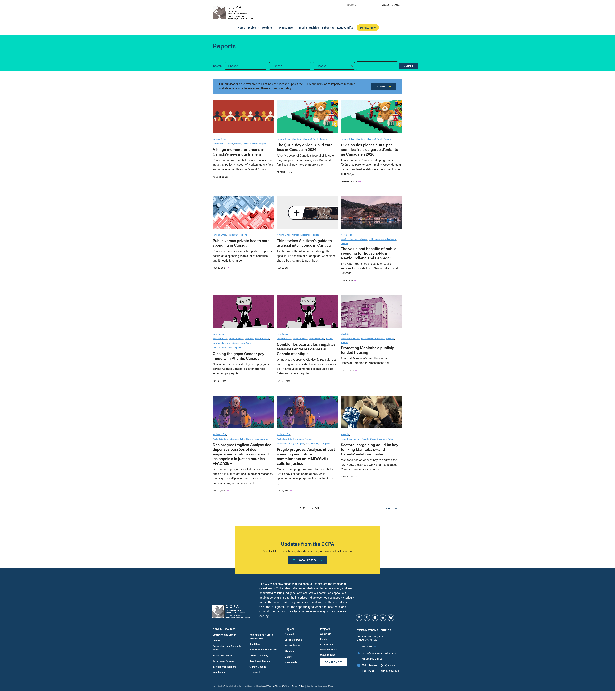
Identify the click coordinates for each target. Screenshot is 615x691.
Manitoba (345, 333)
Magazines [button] (286, 27)
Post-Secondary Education (263, 649)
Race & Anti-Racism (259, 660)
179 (317, 507)
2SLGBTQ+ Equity (258, 655)
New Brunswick (262, 338)
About (385, 4)
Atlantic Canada (220, 338)
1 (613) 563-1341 (389, 665)
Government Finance (350, 338)
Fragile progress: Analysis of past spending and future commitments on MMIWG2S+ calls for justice (306, 456)
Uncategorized (261, 438)
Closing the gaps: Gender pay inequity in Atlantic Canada (238, 356)
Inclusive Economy (222, 655)
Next (389, 508)
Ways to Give (327, 655)
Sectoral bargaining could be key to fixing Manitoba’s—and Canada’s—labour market (369, 449)
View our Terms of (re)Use (278, 686)
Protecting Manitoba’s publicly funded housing (367, 350)
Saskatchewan (292, 645)
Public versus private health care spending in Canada (241, 243)
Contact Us (326, 644)
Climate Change (257, 666)
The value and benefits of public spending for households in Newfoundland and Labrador (368, 253)
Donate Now (368, 27)
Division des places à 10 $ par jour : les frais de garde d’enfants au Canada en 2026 (369, 149)
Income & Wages (316, 338)
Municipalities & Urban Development (261, 636)
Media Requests (328, 649)
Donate (381, 86)
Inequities (249, 338)
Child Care (296, 138)
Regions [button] (267, 27)
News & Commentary (351, 438)
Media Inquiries (309, 27)
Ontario (289, 656)
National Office (219, 138)
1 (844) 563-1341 (389, 671)
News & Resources (224, 629)
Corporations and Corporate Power (227, 647)
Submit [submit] (408, 65)
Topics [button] (252, 27)
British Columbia (293, 639)
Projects (325, 629)
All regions (365, 646)
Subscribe (328, 27)
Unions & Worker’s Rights (254, 143)
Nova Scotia (346, 234)
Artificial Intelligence (301, 234)
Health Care (233, 234)
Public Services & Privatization (382, 239)
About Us (325, 634)
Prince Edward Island (223, 347)
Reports (237, 143)
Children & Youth (310, 138)
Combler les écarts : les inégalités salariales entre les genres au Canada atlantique (306, 349)
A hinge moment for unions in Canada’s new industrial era (238, 152)
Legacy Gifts (345, 27)
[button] (245, 65)
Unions (216, 640)
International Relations (224, 666)
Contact (396, 4)
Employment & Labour (223, 143)
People (323, 638)
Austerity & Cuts (220, 438)
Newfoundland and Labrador (354, 239)
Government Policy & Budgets (290, 443)
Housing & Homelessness (373, 338)
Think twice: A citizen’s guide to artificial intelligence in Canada (304, 243)
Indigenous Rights (237, 438)
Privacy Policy (298, 686)
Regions (289, 629)
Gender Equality (236, 338)
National (289, 634)
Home (241, 27)
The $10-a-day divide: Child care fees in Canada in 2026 (304, 147)
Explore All (254, 672)
